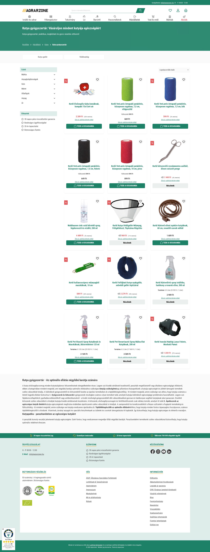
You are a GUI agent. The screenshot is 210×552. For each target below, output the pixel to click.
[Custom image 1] (39, 491)
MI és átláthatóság (93, 497)
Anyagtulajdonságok (30, 79)
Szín (23, 84)
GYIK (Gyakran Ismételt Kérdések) (163, 490)
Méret (24, 88)
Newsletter (154, 505)
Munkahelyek (91, 493)
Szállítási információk (158, 517)
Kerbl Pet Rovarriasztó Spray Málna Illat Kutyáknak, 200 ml (127, 343)
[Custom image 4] (27, 503)
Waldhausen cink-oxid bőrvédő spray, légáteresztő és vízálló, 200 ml (84, 226)
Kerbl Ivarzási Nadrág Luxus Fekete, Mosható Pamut (170, 343)
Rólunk (89, 501)
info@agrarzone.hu (167, 3)
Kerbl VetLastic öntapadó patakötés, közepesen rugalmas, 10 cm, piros (127, 167)
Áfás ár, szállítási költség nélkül (84, 120)
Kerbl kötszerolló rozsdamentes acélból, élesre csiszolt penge (170, 167)
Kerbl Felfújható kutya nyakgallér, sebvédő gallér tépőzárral (127, 284)
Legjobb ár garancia (158, 486)
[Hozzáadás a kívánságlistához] (97, 79)
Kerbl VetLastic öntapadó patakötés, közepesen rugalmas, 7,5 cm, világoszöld (127, 106)
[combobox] (104, 10)
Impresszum (91, 490)
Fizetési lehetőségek (158, 521)
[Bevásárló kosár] (185, 10)
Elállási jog (154, 525)
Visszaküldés (155, 509)
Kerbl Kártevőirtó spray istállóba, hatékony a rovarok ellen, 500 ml (170, 284)
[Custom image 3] (51, 491)
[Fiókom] (178, 10)
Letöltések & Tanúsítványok (97, 482)
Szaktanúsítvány (156, 513)
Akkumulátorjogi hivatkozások (161, 482)
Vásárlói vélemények (158, 493)
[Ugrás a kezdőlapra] (35, 10)
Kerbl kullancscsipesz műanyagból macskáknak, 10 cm (84, 284)
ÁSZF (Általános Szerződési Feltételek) (101, 478)
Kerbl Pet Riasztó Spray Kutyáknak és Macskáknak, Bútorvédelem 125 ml (84, 343)
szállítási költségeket (96, 545)
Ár (22, 103)
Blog (151, 497)
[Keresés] (140, 10)
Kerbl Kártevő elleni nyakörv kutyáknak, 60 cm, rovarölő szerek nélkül (170, 226)
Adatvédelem (91, 486)
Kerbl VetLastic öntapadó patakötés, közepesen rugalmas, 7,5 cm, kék (170, 105)
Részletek (170, 185)
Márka (24, 74)
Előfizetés (154, 478)
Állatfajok (25, 93)
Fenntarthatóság (156, 501)
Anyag (24, 98)
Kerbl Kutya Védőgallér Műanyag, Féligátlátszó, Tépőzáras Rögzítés (127, 226)
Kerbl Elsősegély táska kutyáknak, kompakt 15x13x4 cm (84, 105)
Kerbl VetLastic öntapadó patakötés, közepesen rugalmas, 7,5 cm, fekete (84, 167)
